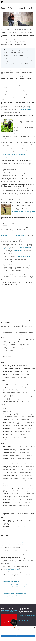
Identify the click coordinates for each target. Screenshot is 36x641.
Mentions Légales (24, 639)
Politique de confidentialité (18, 639)
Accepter (18, 635)
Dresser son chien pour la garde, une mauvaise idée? (13, 235)
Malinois (29, 211)
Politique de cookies (12, 639)
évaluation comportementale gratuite (13, 569)
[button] (34, 627)
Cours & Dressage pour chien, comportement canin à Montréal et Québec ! (2, 1)
